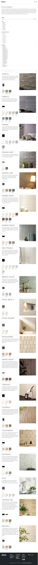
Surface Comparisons (18, 558)
